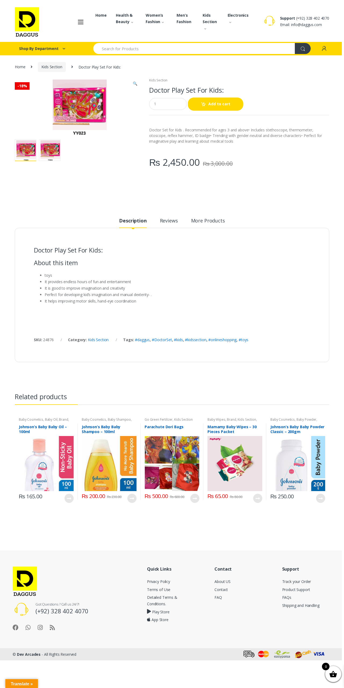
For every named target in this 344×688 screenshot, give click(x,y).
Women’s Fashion (154, 18)
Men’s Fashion (184, 18)
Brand (63, 419)
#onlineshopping (222, 339)
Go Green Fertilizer (159, 419)
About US (222, 581)
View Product (69, 498)
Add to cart (219, 103)
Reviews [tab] (169, 221)
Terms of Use (158, 589)
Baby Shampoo (119, 419)
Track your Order (296, 581)
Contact (221, 589)
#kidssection (195, 339)
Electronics (238, 15)
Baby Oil (51, 419)
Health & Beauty (124, 18)
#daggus (142, 339)
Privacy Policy (158, 581)
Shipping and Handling (301, 605)
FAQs (286, 597)
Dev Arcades (29, 654)
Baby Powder (306, 419)
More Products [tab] (208, 221)
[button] (135, 84)
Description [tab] (132, 221)
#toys (243, 339)
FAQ (218, 597)
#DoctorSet (162, 339)
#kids (178, 339)
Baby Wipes (216, 419)
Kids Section (210, 18)
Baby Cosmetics (31, 419)
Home (100, 15)
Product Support (296, 589)
